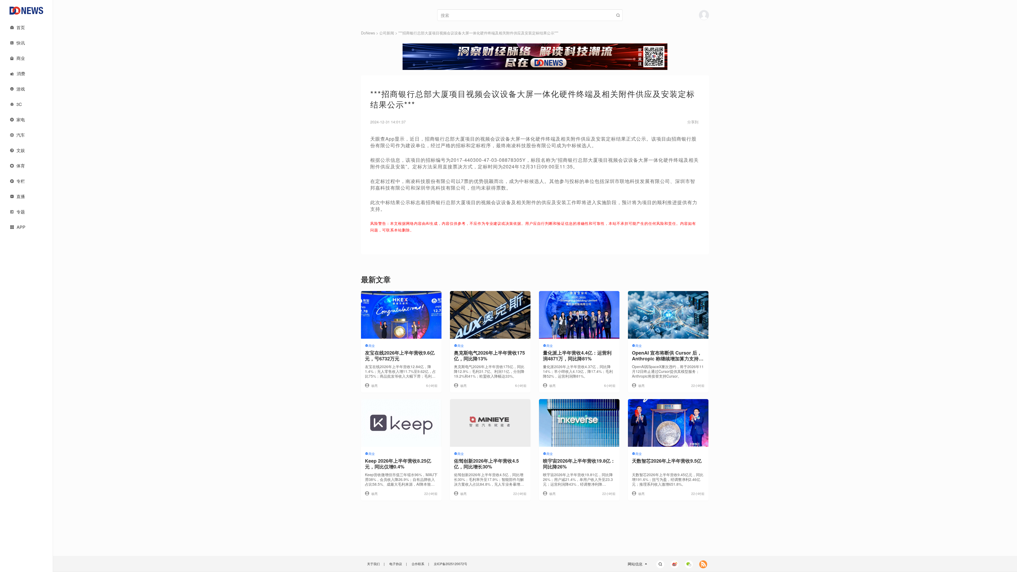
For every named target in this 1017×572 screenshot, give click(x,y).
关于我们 (373, 563)
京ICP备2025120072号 (450, 563)
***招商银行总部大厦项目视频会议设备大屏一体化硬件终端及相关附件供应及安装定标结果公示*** (478, 32)
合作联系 (418, 563)
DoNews (368, 32)
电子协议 (395, 563)
